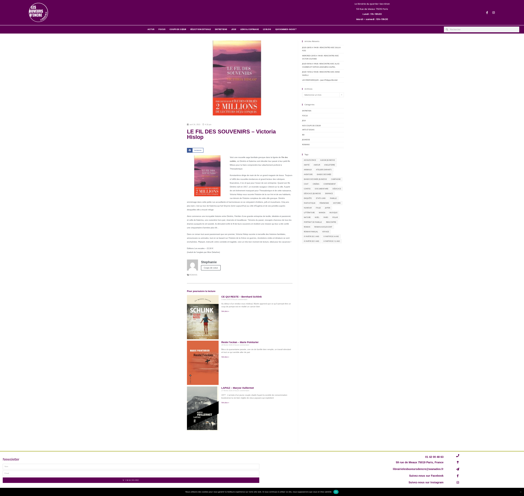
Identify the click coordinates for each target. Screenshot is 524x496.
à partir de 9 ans (311, 241)
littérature (309, 212)
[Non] (520, 492)
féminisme (324, 203)
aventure (308, 174)
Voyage (325, 231)
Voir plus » (225, 311)
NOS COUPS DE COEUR (311, 125)
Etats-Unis (321, 198)
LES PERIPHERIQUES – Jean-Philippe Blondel (319, 80)
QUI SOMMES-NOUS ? (286, 29)
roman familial (311, 231)
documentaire (321, 189)
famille (333, 198)
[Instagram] (493, 12)
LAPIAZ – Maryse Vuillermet (237, 388)
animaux (308, 169)
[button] (195, 150)
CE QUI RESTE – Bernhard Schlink (241, 296)
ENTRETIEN (306, 110)
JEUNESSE (306, 139)
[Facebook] (487, 12)
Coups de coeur (211, 268)
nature (307, 217)
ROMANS (193, 275)
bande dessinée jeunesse (315, 179)
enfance (329, 193)
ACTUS (151, 29)
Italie (318, 208)
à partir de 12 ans (332, 241)
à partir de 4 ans (331, 236)
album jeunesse (327, 160)
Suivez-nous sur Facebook (426, 475)
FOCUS (161, 29)
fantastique (309, 203)
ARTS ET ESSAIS (308, 129)
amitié (306, 165)
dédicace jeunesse (312, 193)
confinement (330, 184)
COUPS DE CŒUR (177, 29)
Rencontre (331, 222)
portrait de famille (313, 222)
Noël (317, 217)
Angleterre (329, 165)
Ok (336, 492)
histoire (337, 203)
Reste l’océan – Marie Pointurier (240, 342)
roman (307, 227)
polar (335, 217)
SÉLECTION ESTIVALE (200, 29)
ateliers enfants (324, 169)
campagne (336, 179)
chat (306, 184)
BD (303, 134)
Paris (326, 217)
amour (317, 165)
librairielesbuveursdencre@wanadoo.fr (418, 469)
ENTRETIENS (221, 29)
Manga (322, 212)
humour (308, 208)
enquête (308, 198)
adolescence (310, 160)
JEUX (233, 29)
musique (333, 212)
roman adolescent (323, 227)
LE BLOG (267, 29)
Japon (327, 208)
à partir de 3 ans (311, 236)
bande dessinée (324, 174)
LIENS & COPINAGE (249, 29)
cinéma (316, 184)
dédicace (337, 189)
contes (307, 189)
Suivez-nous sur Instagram (426, 482)
